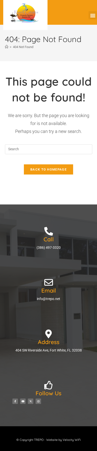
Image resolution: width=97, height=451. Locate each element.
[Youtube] (23, 401)
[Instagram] (38, 401)
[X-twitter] (30, 401)
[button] (93, 15)
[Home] (6, 47)
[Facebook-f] (15, 401)
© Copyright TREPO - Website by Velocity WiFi (48, 440)
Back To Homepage (48, 169)
